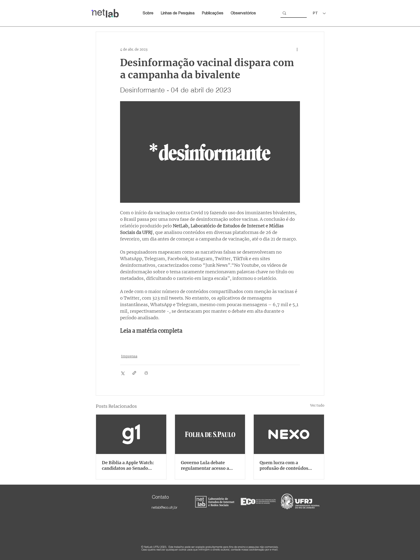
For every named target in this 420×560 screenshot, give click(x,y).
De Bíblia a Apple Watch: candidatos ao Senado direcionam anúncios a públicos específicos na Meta (128, 465)
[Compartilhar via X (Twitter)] (122, 373)
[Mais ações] (297, 49)
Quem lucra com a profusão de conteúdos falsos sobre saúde (284, 465)
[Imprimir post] (146, 373)
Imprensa (129, 356)
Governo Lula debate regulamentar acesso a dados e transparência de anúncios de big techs (207, 465)
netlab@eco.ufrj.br (164, 507)
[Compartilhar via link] (134, 373)
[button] (243, 13)
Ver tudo (317, 405)
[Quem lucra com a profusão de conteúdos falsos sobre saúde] (289, 434)
